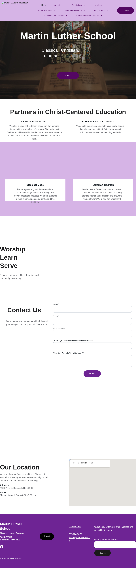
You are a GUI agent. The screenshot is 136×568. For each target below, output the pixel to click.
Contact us (75, 527)
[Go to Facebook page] (1, 546)
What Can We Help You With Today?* (68, 353)
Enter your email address (106, 539)
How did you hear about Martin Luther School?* (73, 341)
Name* (55, 304)
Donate (125, 10)
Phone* (56, 316)
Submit (92, 374)
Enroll (68, 75)
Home (43, 5)
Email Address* (59, 328)
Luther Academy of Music (75, 10)
